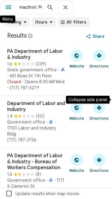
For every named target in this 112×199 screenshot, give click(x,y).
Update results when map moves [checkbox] (42, 193)
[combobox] (30, 7)
